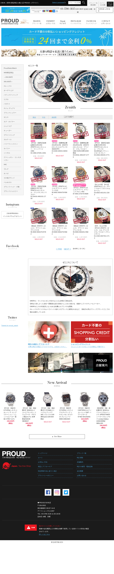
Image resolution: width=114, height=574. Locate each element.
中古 (43, 117)
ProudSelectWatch (10, 68)
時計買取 (80, 458)
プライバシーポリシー (46, 475)
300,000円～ (8, 81)
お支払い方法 (50, 22)
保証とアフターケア (45, 466)
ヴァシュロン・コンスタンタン (12, 158)
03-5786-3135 (67, 8)
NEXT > (67, 249)
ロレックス (8, 86)
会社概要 (80, 471)
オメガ (6, 173)
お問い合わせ (105, 22)
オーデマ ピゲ (9, 90)
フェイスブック (91, 22)
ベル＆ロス (8, 182)
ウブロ (6, 99)
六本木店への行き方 (104, 10)
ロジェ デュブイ (9, 108)
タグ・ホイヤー (9, 121)
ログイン (103, 4)
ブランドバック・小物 (11, 187)
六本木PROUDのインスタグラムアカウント (12, 214)
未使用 (54, 117)
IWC (5, 164)
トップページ (42, 453)
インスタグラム (75, 22)
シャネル (7, 153)
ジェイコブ (8, 126)
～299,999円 (8, 77)
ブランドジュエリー (11, 191)
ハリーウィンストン (11, 144)
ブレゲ (6, 169)
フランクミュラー (10, 113)
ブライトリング (9, 135)
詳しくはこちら (44, 534)
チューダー (8, 130)
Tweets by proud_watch (9, 325)
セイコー (7, 148)
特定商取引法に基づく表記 (47, 471)
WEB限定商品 (8, 72)
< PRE (59, 249)
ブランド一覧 (93, 4)
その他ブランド (9, 178)
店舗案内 (80, 462)
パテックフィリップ (11, 95)
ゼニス (6, 117)
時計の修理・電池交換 (85, 466)
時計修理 (63, 22)
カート (110, 4)
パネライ (7, 104)
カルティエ (8, 139)
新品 (34, 117)
